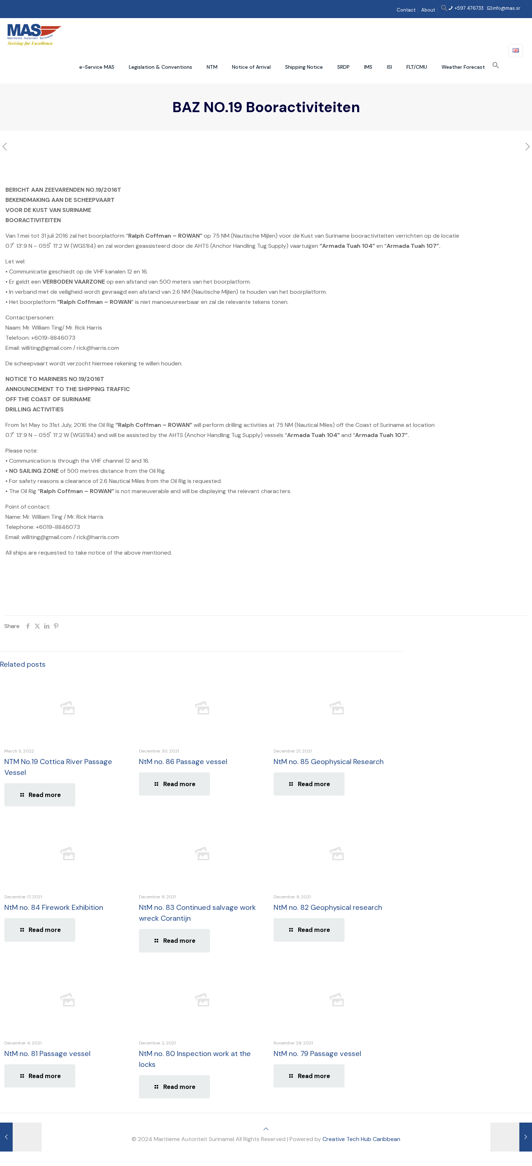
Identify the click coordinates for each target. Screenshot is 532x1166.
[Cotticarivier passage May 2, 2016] (511, 1137)
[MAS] (34, 34)
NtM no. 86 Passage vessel (183, 761)
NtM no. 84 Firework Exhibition (53, 907)
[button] (444, 10)
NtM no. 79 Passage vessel (317, 1053)
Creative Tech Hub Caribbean (361, 1139)
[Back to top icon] (266, 1129)
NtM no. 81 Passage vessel (47, 1053)
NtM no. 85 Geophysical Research (329, 761)
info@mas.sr (506, 8)
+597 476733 (468, 8)
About (428, 10)
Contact (406, 10)
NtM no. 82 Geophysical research (328, 907)
